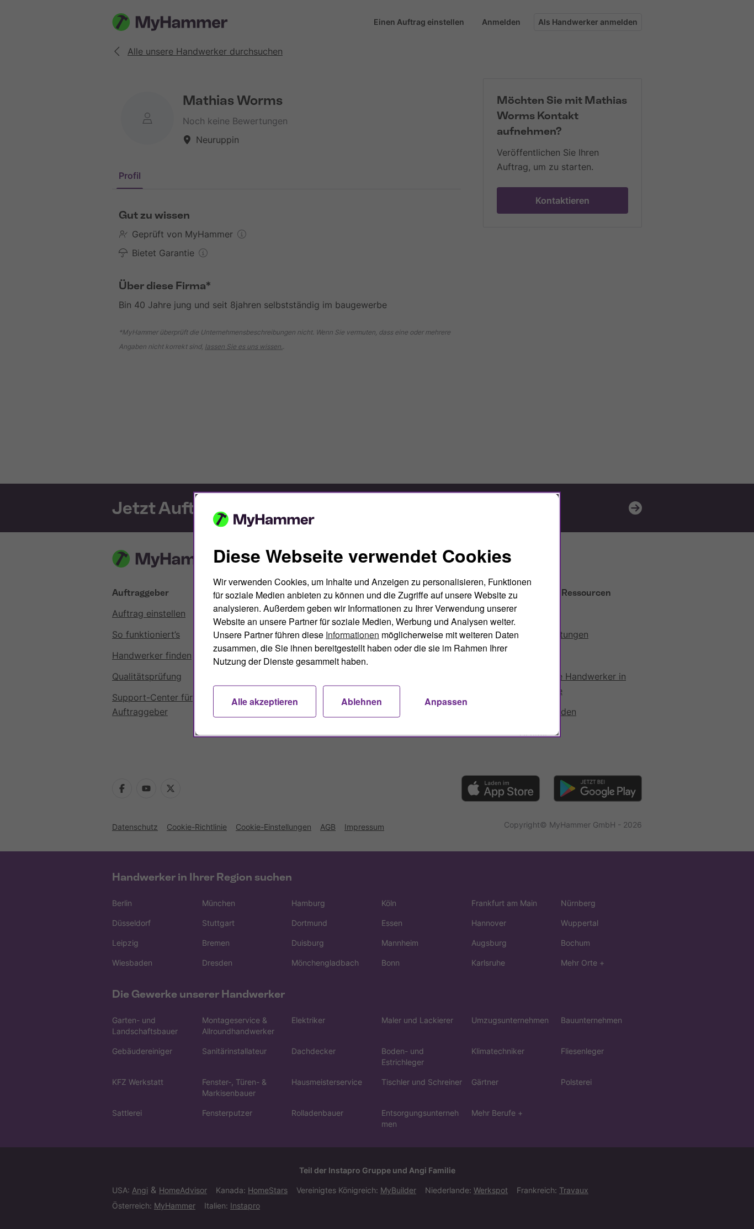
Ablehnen (361, 701)
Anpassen (446, 701)
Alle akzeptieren (264, 701)
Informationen (352, 634)
